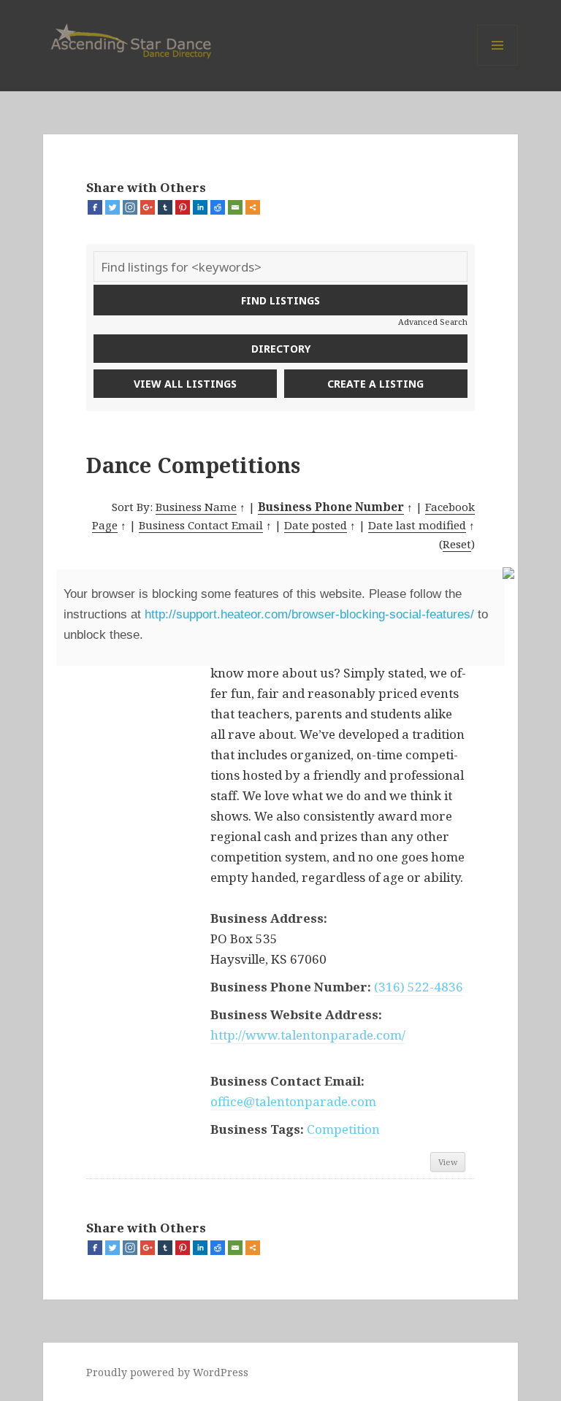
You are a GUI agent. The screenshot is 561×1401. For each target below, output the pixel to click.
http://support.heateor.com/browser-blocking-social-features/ (309, 614)
